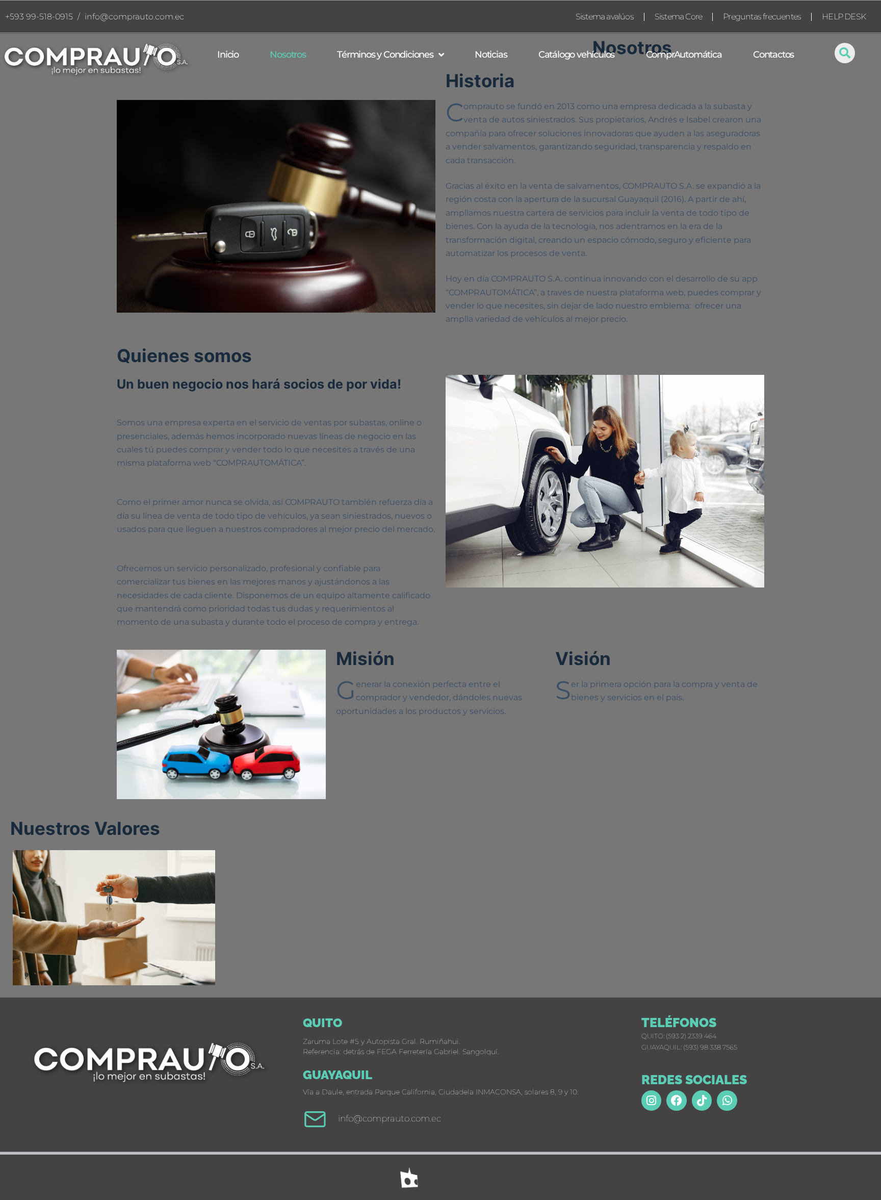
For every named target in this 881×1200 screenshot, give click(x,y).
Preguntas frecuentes (762, 16)
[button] (845, 53)
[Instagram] (651, 1100)
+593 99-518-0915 (39, 16)
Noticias (491, 54)
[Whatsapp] (727, 1100)
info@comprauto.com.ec (134, 16)
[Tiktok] (702, 1100)
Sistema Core (678, 16)
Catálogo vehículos (576, 54)
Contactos (773, 54)
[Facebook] (676, 1100)
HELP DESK (844, 16)
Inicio (228, 54)
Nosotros (287, 54)
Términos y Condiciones (385, 54)
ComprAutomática (684, 54)
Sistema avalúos (605, 16)
